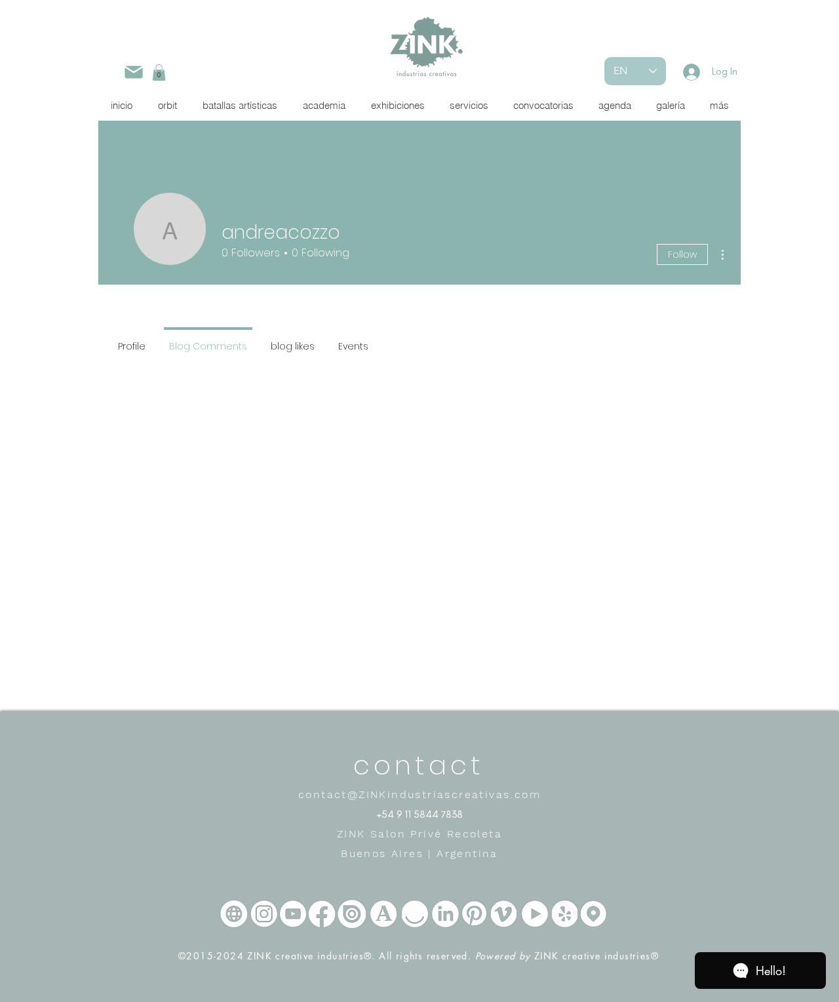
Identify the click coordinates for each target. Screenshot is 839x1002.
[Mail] (133, 71)
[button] (159, 72)
